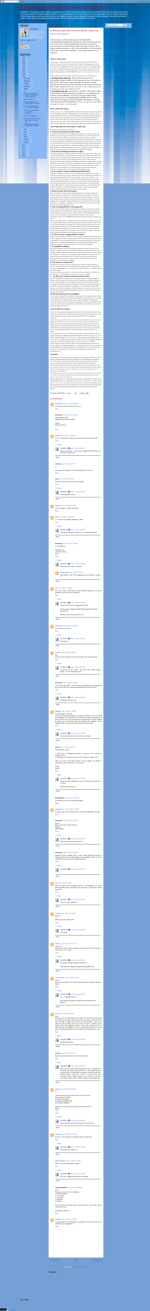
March (26, 137)
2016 (24, 73)
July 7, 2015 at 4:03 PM (78, 697)
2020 (24, 63)
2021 (24, 60)
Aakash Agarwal (60, 1161)
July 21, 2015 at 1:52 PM (69, 1219)
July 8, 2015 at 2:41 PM (72, 798)
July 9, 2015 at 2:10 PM (71, 977)
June (25, 129)
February (26, 139)
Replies (59, 445)
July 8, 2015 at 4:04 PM (70, 820)
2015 (24, 76)
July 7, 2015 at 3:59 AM (70, 682)
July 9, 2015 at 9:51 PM (78, 1120)
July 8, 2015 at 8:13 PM (78, 778)
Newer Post (54, 1260)
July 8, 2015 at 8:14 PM (78, 839)
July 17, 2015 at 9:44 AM (74, 1187)
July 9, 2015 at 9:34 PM (78, 960)
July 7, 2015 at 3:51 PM (78, 492)
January (26, 142)
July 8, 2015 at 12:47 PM (67, 747)
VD (56, 588)
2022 (24, 58)
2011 (24, 153)
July (25, 91)
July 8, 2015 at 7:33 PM (65, 883)
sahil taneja (58, 626)
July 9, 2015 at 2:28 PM (67, 1013)
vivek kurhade (59, 977)
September (27, 86)
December (27, 78)
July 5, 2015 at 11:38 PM (66, 517)
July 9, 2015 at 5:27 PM (68, 1053)
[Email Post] (75, 393)
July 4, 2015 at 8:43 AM (71, 403)
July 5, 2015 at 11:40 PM (70, 543)
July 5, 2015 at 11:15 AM (67, 435)
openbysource (59, 809)
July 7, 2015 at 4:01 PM (78, 602)
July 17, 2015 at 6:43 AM (78, 1147)
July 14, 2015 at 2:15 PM (69, 1134)
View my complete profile (27, 40)
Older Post (98, 1260)
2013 (24, 148)
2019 (24, 66)
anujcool (58, 1089)
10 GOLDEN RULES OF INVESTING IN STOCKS (31, 102)
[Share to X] (85, 393)
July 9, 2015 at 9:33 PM (78, 930)
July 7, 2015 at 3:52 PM (78, 530)
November (27, 81)
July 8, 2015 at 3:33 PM (72, 809)
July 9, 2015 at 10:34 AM (68, 913)
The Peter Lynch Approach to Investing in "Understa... (31, 111)
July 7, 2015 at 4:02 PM (78, 667)
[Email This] (80, 393)
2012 (24, 150)
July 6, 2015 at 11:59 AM (70, 626)
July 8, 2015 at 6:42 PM (70, 852)
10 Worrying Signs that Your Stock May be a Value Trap (74, 31)
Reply (56, 409)
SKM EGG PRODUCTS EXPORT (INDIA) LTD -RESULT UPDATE (31, 95)
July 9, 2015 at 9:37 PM (78, 994)
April (25, 134)
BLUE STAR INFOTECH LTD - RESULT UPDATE (31, 106)
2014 (24, 145)
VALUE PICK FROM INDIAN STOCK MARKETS (64, 7)
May (25, 131)
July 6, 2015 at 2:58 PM (69, 652)
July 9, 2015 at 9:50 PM (78, 1066)
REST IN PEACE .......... (30, 99)
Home (76, 1260)
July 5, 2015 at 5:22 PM (69, 505)
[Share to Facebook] (88, 393)
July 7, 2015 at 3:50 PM (78, 448)
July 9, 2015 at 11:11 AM (69, 943)
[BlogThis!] (83, 393)
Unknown (58, 505)
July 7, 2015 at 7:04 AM (69, 711)
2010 (24, 155)
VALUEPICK (64, 448)
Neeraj (57, 1013)
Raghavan (58, 711)
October (26, 83)
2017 (24, 71)
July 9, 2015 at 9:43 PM (78, 1039)
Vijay (56, 517)
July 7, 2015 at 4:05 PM (78, 733)
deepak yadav (64, 572)
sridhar (57, 435)
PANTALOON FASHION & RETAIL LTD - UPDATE (31, 125)
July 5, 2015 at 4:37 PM (66, 479)
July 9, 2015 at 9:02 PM (68, 1089)
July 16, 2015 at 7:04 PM (73, 1161)
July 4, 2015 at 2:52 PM (70, 415)
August (26, 88)
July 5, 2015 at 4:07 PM (69, 464)
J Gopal (57, 913)
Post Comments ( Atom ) (80, 1267)
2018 (24, 68)
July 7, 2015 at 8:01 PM (76, 572)
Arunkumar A (59, 403)
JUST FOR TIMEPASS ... (31, 116)
